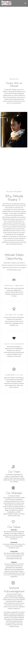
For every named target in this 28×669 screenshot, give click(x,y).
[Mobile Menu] (25, 3)
